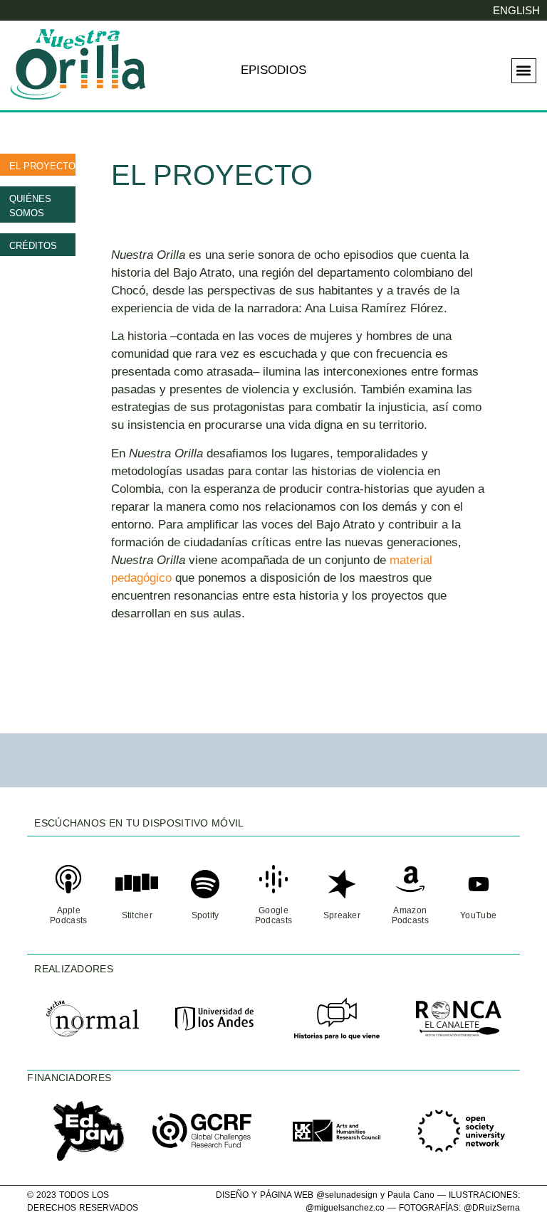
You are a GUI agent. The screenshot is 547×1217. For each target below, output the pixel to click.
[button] (523, 70)
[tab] (37, 165)
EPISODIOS (273, 70)
